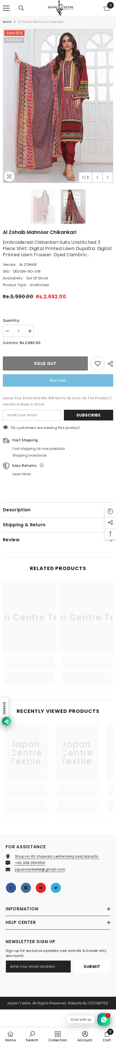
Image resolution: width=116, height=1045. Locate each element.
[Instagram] (26, 887)
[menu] (6, 8)
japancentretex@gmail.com (40, 869)
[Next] (108, 177)
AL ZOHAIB (28, 264)
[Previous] (97, 177)
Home (7, 22)
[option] (58, 106)
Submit (92, 966)
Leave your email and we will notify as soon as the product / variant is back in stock (57, 401)
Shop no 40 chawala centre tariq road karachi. (57, 856)
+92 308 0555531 (30, 862)
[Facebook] (11, 887)
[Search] (21, 8)
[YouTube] (40, 887)
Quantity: (11, 320)
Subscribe (88, 415)
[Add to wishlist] (98, 363)
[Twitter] (55, 887)
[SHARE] (109, 364)
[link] (30, 666)
